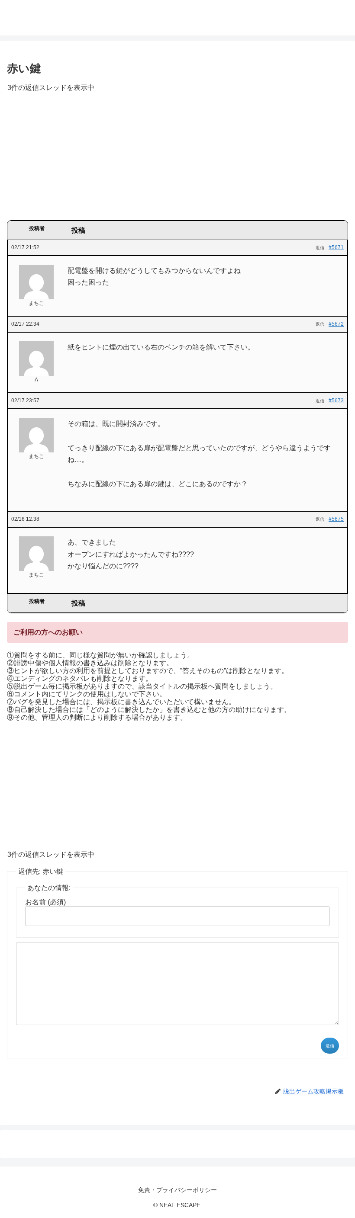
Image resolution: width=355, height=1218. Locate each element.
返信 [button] (320, 247)
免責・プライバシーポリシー (177, 1189)
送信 (330, 1045)
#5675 (336, 519)
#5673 (336, 400)
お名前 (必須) (45, 902)
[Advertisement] (177, 159)
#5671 (336, 247)
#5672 (336, 324)
